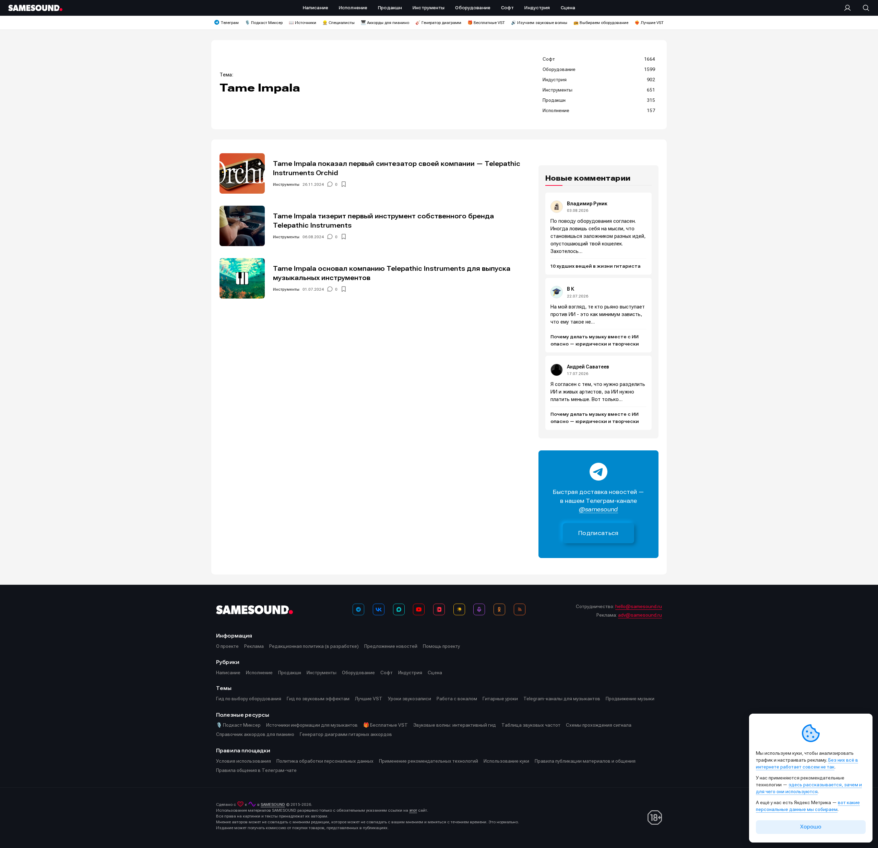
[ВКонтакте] (378, 609)
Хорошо (810, 826)
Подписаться (598, 533)
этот (413, 810)
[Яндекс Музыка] (459, 609)
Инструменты (286, 184)
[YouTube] (419, 609)
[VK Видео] (439, 609)
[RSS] (519, 609)
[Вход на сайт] (849, 8)
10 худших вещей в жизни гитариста (595, 266)
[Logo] (35, 8)
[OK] (499, 609)
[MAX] (399, 609)
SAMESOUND (273, 804)
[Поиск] (862, 8)
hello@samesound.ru (638, 606)
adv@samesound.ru (640, 615)
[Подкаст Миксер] (479, 609)
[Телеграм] (358, 609)
